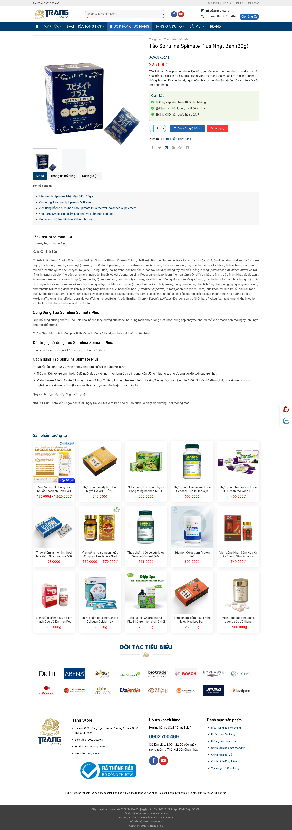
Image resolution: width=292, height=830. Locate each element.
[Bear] (102, 673)
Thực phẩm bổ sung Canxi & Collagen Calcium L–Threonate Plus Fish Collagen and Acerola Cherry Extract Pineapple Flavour (100, 620)
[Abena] (74, 673)
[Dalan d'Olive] (102, 690)
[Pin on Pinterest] (173, 148)
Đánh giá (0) (90, 176)
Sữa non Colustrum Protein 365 (192, 554)
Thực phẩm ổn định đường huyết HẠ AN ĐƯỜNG (99, 489)
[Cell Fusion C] (47, 690)
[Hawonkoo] (186, 690)
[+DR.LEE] (47, 673)
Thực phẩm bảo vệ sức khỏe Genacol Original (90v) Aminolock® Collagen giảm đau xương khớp (146, 555)
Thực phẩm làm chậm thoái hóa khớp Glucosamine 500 (54, 554)
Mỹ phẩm (51, 26)
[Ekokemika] (130, 690)
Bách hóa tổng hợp (84, 26)
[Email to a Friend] (166, 148)
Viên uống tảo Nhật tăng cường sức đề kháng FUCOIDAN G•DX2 (238, 620)
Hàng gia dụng (168, 26)
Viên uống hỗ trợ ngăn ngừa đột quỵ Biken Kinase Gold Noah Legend (100, 555)
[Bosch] (186, 673)
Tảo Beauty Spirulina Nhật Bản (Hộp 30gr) (66, 196)
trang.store (92, 753)
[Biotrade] (158, 673)
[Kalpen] (240, 690)
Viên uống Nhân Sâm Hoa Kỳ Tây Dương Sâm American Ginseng (238, 555)
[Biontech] (130, 673)
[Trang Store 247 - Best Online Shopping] (53, 14)
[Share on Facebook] (152, 148)
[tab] (40, 176)
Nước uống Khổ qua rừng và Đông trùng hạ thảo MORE (146, 489)
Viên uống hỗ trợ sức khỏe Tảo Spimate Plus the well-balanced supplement (87, 208)
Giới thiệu (213, 2)
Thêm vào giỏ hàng (187, 128)
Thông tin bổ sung (63, 176)
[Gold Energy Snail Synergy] (158, 690)
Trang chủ (155, 39)
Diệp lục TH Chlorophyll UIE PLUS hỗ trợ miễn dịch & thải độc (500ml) (146, 620)
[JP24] (213, 690)
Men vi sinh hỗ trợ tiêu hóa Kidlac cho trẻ (65, 219)
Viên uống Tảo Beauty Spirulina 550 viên (65, 202)
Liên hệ (239, 2)
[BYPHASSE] (213, 673)
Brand (215, 26)
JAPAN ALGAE (159, 57)
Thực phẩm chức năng (129, 26)
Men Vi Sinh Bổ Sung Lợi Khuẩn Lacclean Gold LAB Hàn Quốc (54, 489)
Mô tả (40, 176)
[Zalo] (286, 421)
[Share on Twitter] (159, 148)
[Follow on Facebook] (174, 14)
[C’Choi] (241, 673)
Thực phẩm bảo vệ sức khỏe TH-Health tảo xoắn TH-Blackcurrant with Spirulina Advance (238, 489)
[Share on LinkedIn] (187, 148)
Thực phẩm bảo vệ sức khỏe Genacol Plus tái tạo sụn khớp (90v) (192, 489)
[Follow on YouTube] (181, 14)
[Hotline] (286, 409)
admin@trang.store (93, 746)
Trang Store (156, 825)
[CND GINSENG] (74, 690)
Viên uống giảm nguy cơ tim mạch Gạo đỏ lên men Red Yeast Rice (54, 620)
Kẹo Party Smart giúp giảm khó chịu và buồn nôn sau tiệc (76, 213)
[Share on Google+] (180, 148)
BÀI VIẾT (196, 26)
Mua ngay (217, 128)
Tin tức (227, 2)
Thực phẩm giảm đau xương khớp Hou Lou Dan (192, 620)
